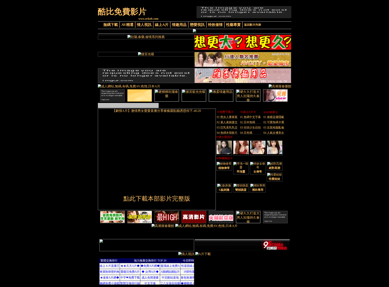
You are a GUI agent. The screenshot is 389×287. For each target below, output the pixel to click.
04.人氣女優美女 (273, 132)
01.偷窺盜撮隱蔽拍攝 (273, 117)
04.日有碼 (246, 132)
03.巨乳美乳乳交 (227, 127)
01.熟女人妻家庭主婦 (227, 117)
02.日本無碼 (247, 122)
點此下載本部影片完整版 (156, 198)
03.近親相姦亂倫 (273, 127)
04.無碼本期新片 (227, 132)
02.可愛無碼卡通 (273, 122)
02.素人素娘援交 (227, 122)
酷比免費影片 (122, 11)
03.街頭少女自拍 (250, 127)
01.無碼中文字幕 (250, 117)
